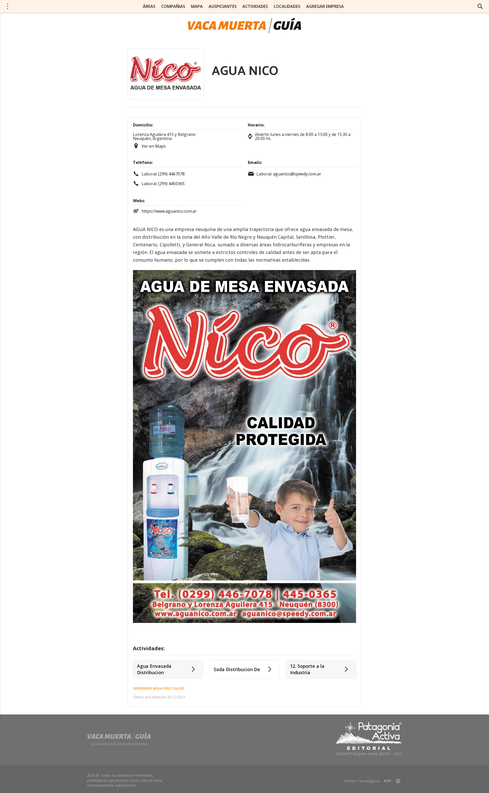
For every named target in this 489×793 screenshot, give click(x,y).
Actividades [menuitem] (255, 6)
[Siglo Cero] (398, 779)
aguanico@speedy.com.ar (297, 174)
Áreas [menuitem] (149, 6)
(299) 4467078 (171, 174)
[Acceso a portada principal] (43, 6)
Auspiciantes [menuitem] (223, 6)
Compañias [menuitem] (173, 6)
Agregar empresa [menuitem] (325, 6)
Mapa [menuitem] (197, 6)
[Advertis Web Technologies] (388, 779)
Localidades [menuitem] (287, 6)
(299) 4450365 (171, 184)
